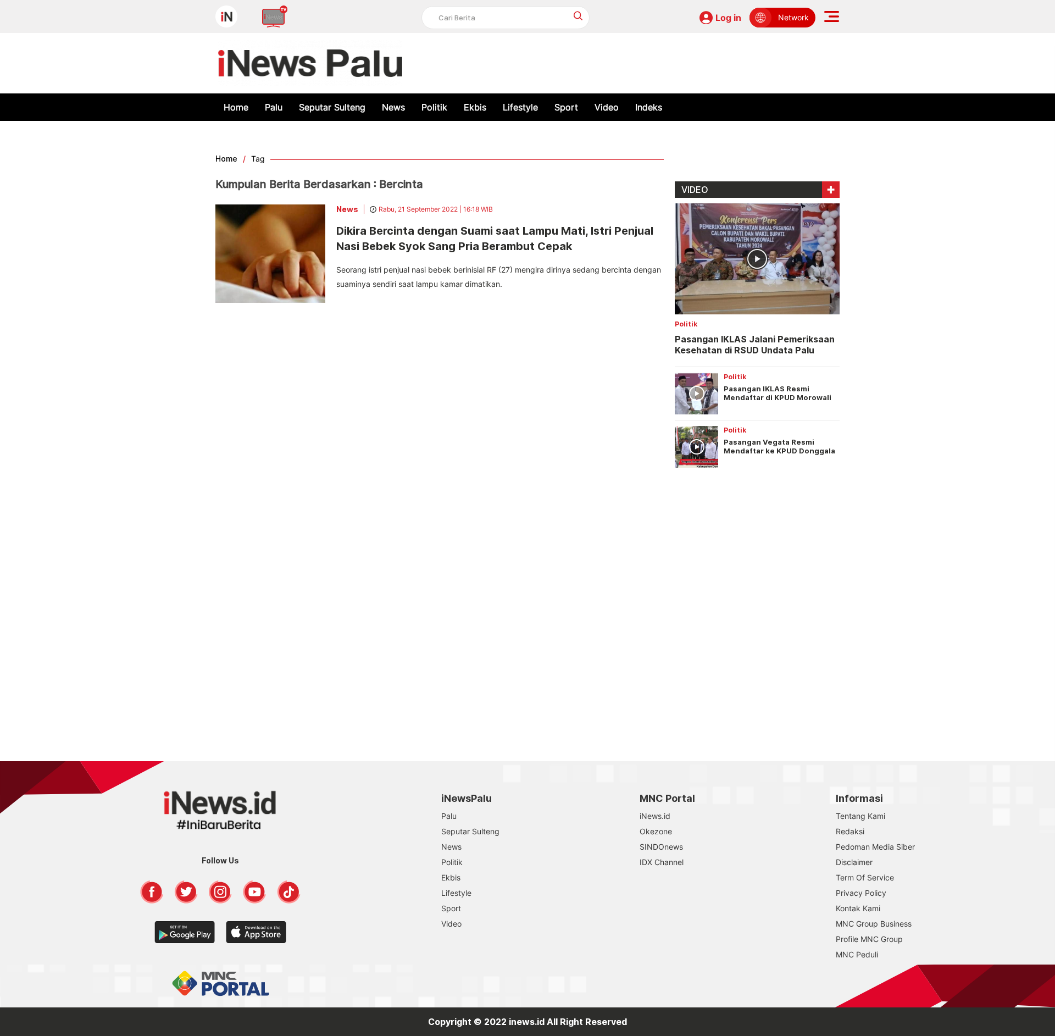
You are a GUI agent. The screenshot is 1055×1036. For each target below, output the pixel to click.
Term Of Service (865, 877)
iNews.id (655, 816)
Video (607, 107)
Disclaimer (854, 862)
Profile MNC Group (869, 939)
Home (236, 107)
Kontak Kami (858, 908)
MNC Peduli (857, 954)
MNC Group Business (874, 923)
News (393, 107)
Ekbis (475, 107)
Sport (566, 107)
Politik (434, 107)
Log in (728, 17)
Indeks (648, 107)
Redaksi (850, 831)
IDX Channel (662, 862)
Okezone (656, 831)
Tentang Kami (860, 816)
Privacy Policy (861, 893)
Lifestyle (520, 107)
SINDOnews (661, 846)
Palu (273, 107)
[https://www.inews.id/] (310, 63)
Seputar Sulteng (332, 107)
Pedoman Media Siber (875, 846)
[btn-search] (578, 15)
